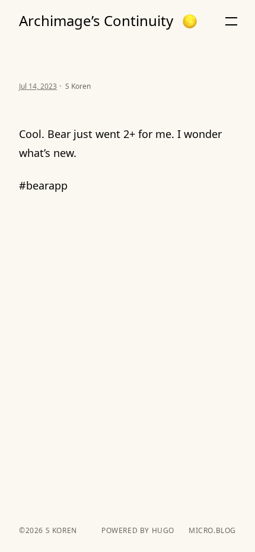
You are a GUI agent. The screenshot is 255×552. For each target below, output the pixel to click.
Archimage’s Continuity (96, 20)
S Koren (60, 530)
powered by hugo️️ (137, 530)
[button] (190, 21)
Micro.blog (212, 530)
